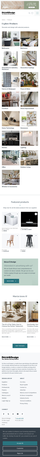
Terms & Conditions (25, 401)
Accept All (20, 443)
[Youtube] (18, 414)
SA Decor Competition (26, 395)
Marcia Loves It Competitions (28, 392)
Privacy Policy (24, 403)
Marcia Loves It (6, 395)
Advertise (22, 390)
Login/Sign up (6, 401)
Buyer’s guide (24, 384)
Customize (20, 448)
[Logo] (15, 13)
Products (4, 384)
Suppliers (4, 382)
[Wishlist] (32, 13)
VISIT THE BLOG (20, 345)
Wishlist (4, 398)
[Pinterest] (22, 414)
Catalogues (5, 392)
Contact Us (23, 387)
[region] (20, 442)
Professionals (5, 387)
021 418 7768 (20, 418)
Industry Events (24, 398)
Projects (4, 390)
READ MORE (11, 281)
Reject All (20, 453)
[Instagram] (13, 414)
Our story (22, 382)
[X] (8, 414)
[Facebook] (4, 414)
